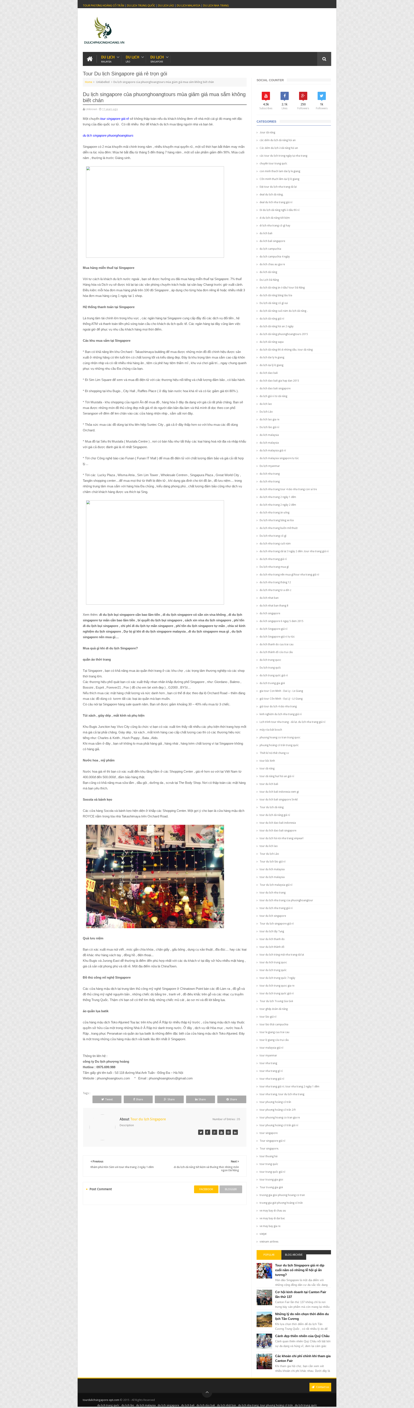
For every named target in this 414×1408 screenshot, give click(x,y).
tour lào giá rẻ (268, 1016)
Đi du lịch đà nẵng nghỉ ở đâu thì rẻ (280, 210)
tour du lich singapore (273, 915)
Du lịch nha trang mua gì (274, 566)
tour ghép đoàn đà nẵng (274, 1008)
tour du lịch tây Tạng (272, 931)
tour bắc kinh (267, 760)
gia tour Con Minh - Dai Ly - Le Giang (281, 690)
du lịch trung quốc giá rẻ (274, 675)
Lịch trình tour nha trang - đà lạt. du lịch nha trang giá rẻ (292, 721)
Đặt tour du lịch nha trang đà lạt (278, 186)
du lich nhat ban (269, 597)
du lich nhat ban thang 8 (274, 605)
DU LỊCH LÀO (166, 5)
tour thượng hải (269, 1156)
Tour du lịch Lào (269, 853)
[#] (200, 1132)
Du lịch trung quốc (270, 667)
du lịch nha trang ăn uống (274, 512)
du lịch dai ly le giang (272, 357)
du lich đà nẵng (268, 272)
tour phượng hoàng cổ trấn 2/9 (278, 1109)
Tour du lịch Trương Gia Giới (276, 1001)
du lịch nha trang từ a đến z (275, 590)
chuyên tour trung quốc (273, 163)
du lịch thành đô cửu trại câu (276, 652)
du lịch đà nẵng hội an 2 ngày (276, 326)
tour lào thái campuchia (274, 1024)
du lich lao (266, 403)
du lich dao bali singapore (275, 388)
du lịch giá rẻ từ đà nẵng (273, 396)
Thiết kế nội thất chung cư (274, 753)
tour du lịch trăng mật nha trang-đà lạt (282, 954)
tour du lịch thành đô (272, 946)
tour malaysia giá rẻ (271, 1047)
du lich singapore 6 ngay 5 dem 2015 (281, 621)
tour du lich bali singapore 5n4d (279, 799)
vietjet (263, 1233)
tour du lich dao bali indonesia (278, 822)
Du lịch (108, 59)
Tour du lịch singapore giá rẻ (277, 923)
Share (139, 1099)
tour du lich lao (269, 846)
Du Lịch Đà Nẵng (269, 279)
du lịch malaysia (269, 442)
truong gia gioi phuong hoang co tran (282, 1195)
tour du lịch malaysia (272, 877)
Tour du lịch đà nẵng (272, 807)
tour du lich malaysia (272, 869)
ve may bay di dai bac (272, 1218)
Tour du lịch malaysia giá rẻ (276, 884)
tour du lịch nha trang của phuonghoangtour (286, 900)
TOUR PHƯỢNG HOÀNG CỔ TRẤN (103, 5)
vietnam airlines (269, 1241)
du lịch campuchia (270, 248)
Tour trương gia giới (271, 1187)
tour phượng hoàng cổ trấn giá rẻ (279, 1125)
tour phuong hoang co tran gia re (280, 1117)
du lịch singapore (168, 1405)
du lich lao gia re (269, 419)
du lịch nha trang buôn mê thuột (279, 528)
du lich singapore (270, 613)
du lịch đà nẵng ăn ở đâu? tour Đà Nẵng (282, 287)
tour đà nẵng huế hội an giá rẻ (277, 776)
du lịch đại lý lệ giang (271, 365)
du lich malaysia (269, 435)
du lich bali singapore (272, 241)
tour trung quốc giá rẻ (272, 1171)
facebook (206, 1189)
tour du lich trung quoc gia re (277, 985)
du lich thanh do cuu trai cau (276, 644)
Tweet (109, 1099)
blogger (231, 1189)
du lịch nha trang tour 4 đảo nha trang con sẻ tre (288, 489)
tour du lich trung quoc (273, 962)
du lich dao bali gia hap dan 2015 (279, 380)
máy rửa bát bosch (271, 729)
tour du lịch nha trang (272, 892)
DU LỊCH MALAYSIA (188, 5)
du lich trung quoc (270, 659)
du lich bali (266, 233)
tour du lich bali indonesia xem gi (279, 791)
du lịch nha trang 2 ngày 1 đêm (278, 497)
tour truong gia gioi (271, 1179)
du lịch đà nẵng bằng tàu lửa (276, 295)
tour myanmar (268, 1055)
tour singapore (269, 1133)
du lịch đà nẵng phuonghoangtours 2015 (284, 334)
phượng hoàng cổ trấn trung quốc (279, 745)
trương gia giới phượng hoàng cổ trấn (281, 1202)
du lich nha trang (270, 473)
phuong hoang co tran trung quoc (280, 737)
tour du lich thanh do (272, 939)
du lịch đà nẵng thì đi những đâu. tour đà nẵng (286, 349)
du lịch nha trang (270, 481)
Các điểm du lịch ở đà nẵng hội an (279, 148)
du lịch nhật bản (226, 1405)
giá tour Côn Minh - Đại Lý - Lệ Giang (281, 698)
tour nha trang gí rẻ (271, 1071)
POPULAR (268, 1254)
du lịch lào (127, 1405)
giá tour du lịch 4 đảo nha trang (278, 706)
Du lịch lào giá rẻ (269, 427)
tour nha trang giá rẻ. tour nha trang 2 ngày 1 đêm (289, 1086)
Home (88, 82)
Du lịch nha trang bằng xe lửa (277, 520)
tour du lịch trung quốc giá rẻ (277, 993)
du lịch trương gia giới (272, 683)
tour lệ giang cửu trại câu (274, 1040)
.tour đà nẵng (267, 132)
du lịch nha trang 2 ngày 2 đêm (278, 504)
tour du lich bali (269, 784)
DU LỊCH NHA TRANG (216, 5)
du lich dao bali (269, 372)
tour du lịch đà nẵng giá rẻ (275, 815)
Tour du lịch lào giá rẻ (272, 861)
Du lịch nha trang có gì (273, 535)
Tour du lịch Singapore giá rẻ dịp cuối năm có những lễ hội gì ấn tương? (299, 1270)
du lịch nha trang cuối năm (275, 543)
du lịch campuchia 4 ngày (275, 256)
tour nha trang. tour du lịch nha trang (282, 1094)
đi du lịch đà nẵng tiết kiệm (275, 217)
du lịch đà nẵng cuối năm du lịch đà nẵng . (283, 310)
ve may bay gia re (270, 1226)
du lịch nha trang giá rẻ (273, 559)
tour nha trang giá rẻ (272, 1078)
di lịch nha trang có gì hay (275, 225)
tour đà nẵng (267, 768)
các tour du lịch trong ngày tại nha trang (283, 155)
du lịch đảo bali (205, 1405)
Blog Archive (294, 1254)
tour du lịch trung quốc (273, 970)
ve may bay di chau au (273, 1210)
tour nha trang (268, 1063)
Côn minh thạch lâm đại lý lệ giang (279, 179)
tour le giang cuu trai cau (274, 1032)
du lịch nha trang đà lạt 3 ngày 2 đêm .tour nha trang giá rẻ (294, 551)
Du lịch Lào (266, 411)
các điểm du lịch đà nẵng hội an (278, 140)
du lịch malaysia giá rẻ (273, 450)
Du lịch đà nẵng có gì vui (274, 303)
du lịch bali (187, 1405)
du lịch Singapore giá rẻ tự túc (277, 636)
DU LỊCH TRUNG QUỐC (141, 5)
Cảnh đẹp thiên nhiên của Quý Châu (302, 1336)
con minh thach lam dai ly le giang (280, 171)
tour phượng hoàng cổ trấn (275, 1102)
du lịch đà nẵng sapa (272, 341)
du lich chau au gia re (272, 264)
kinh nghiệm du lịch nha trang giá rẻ (281, 714)
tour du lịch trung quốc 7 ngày (277, 977)
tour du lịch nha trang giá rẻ (276, 908)
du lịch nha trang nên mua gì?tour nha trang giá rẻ (289, 574)
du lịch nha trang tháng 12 (275, 582)
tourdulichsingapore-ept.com (101, 1400)
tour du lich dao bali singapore (278, 830)
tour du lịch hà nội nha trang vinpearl (281, 838)
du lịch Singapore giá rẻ (273, 628)
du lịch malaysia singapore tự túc (279, 458)
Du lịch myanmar (270, 466)
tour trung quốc (269, 1164)
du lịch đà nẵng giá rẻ (272, 318)
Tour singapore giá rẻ (272, 1140)
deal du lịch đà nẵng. (271, 194)
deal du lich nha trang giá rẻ (276, 202)
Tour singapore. (269, 1148)
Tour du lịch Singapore (148, 1119)
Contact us (322, 1387)
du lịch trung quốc (108, 1405)
